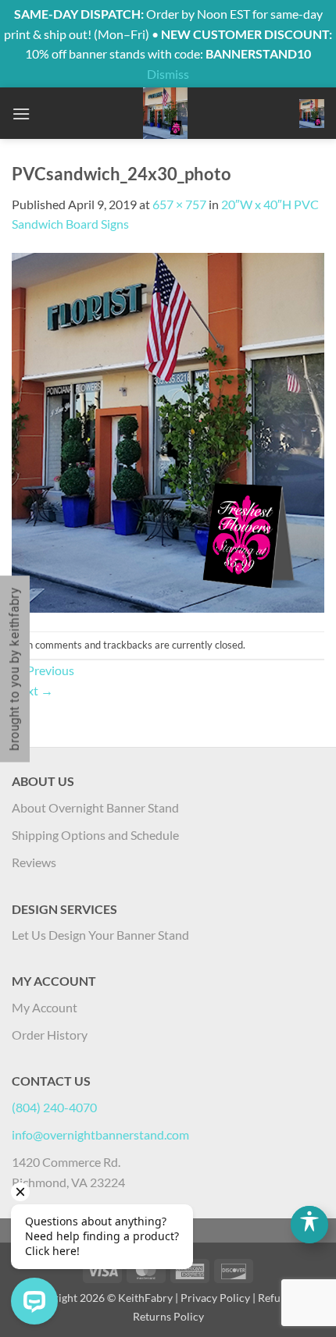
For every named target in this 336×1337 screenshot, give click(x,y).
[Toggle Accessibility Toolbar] (309, 1224)
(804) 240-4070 (54, 1107)
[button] (21, 113)
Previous (43, 670)
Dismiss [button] (168, 73)
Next (32, 690)
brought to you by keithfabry (14, 668)
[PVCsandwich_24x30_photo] (168, 430)
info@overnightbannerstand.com (100, 1134)
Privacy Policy (215, 1297)
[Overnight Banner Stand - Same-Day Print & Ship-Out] (165, 113)
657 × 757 (179, 204)
